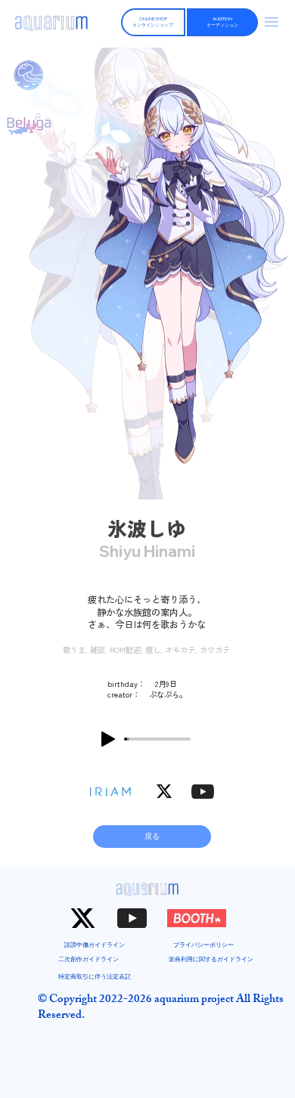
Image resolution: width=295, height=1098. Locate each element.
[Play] (108, 739)
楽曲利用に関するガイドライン (211, 959)
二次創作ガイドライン (88, 959)
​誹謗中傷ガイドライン (94, 944)
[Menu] (272, 22)
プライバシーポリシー (203, 944)
